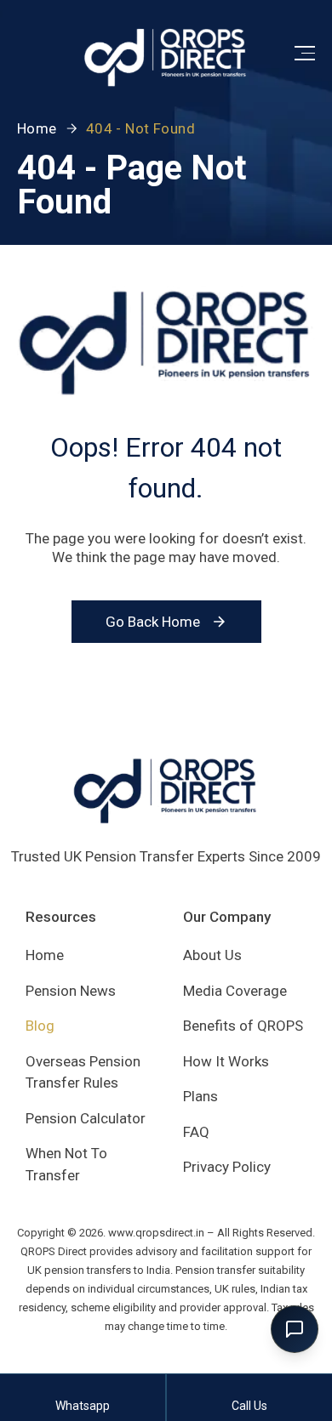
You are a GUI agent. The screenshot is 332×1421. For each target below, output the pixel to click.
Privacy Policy (227, 1166)
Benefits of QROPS (243, 1025)
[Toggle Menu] (305, 53)
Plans (200, 1096)
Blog (40, 1025)
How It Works (226, 1061)
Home (37, 128)
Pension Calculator (86, 1118)
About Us (212, 954)
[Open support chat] (294, 1329)
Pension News (71, 990)
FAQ (196, 1131)
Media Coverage (235, 990)
